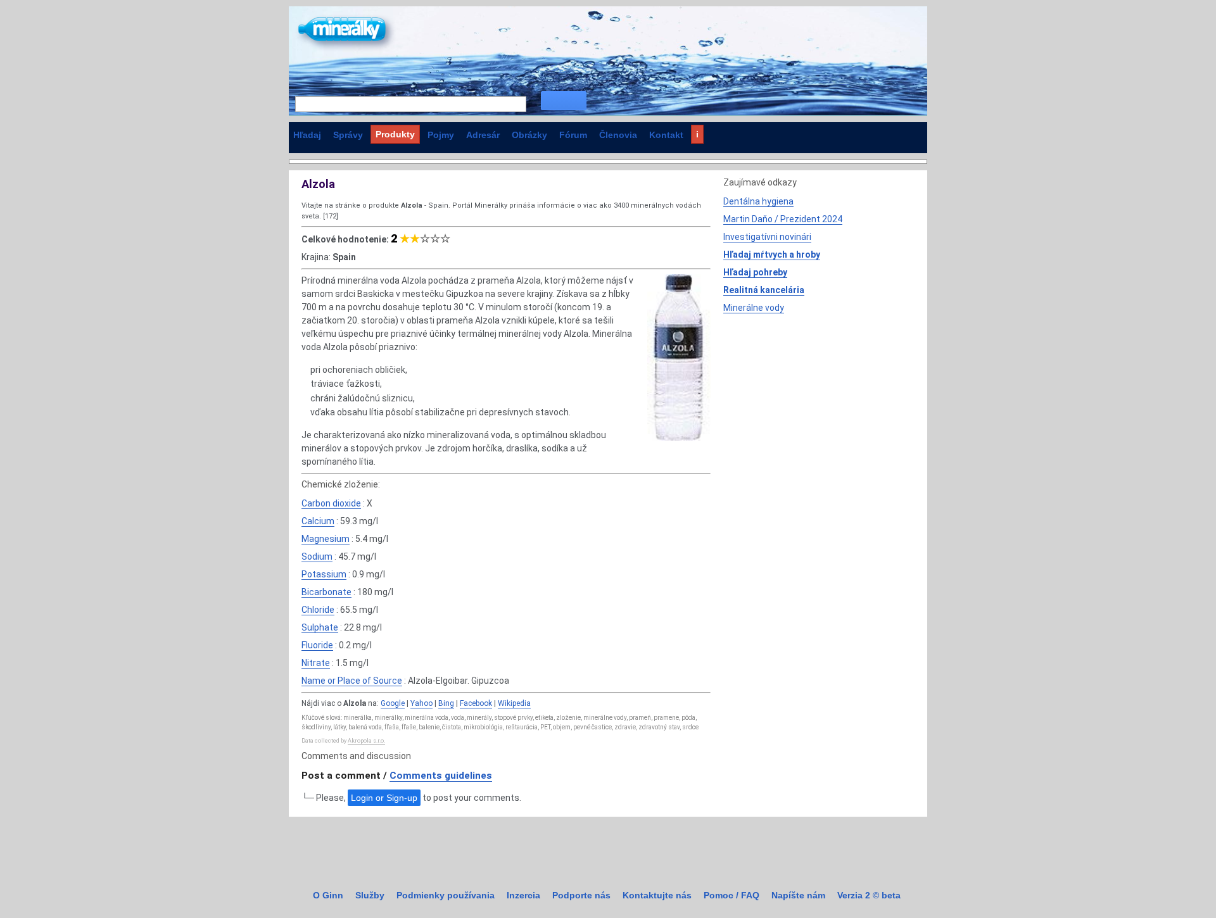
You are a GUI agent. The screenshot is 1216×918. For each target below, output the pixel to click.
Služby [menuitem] (369, 895)
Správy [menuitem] (348, 135)
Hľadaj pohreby (755, 272)
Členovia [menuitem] (618, 135)
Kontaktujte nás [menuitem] (657, 895)
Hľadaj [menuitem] (307, 135)
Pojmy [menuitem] (441, 135)
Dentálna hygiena (758, 201)
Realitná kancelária (763, 290)
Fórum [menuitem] (573, 135)
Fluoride (317, 645)
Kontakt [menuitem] (666, 135)
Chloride (317, 610)
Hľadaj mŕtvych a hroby (771, 254)
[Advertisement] (818, 409)
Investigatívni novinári (767, 237)
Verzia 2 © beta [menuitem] (869, 895)
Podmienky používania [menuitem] (445, 895)
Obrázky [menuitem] (529, 135)
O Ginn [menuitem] (328, 895)
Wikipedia (514, 703)
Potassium (323, 574)
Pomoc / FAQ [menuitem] (731, 895)
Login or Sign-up (384, 798)
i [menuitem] (697, 134)
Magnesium (325, 539)
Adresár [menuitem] (483, 135)
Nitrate (315, 663)
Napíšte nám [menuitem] (798, 895)
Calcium (317, 521)
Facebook (476, 703)
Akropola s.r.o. (366, 741)
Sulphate (319, 627)
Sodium (316, 556)
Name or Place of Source (351, 681)
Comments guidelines (441, 775)
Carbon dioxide (331, 503)
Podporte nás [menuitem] (581, 895)
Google (393, 703)
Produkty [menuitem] (395, 134)
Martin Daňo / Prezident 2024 (782, 219)
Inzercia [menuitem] (523, 895)
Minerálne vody (753, 308)
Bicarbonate (326, 592)
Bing (446, 703)
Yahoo (421, 703)
